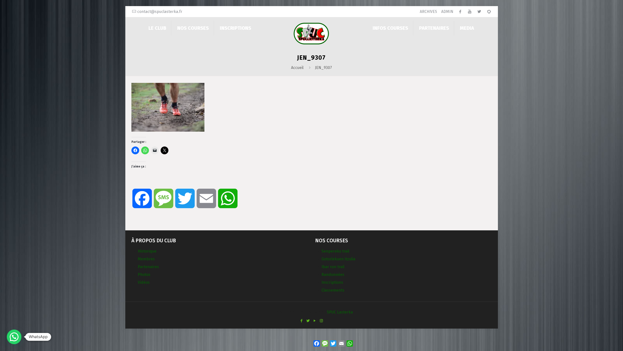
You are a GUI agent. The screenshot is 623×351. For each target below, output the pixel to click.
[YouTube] (314, 321)
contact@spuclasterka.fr (159, 11)
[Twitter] (308, 321)
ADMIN (447, 11)
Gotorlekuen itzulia (338, 259)
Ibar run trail (332, 266)
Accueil (297, 67)
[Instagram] (321, 321)
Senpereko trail (335, 251)
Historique (147, 251)
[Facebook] (301, 321)
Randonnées (332, 274)
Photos (144, 274)
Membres (146, 259)
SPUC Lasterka (340, 312)
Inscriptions (332, 282)
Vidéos (144, 282)
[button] (14, 337)
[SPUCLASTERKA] (311, 33)
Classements (332, 290)
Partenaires (148, 266)
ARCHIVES (428, 11)
